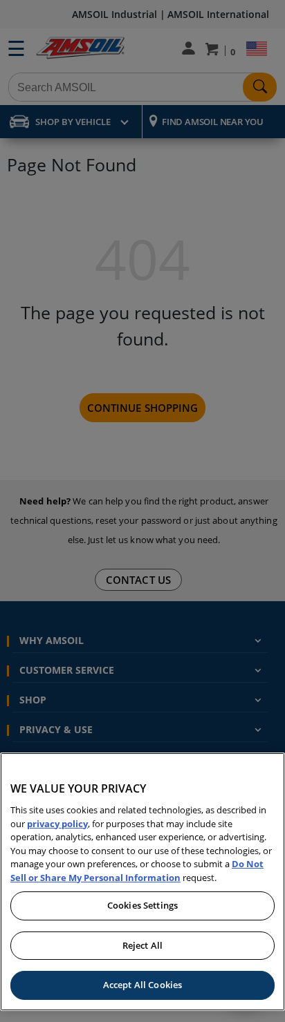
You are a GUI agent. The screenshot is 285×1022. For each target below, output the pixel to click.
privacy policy (57, 823)
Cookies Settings (142, 905)
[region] (142, 882)
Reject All (142, 945)
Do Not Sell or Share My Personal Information (137, 871)
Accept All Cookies (142, 984)
